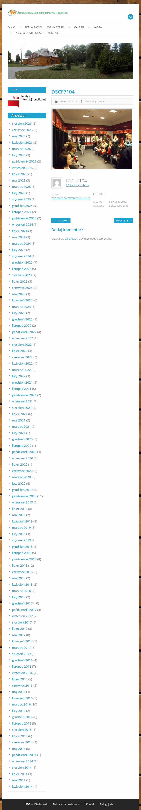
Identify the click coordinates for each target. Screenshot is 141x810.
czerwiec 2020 (22, 471)
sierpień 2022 (22, 344)
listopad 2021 (21, 389)
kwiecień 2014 (22, 786)
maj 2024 (19, 237)
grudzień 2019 (22, 490)
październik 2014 (24, 755)
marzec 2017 (21, 647)
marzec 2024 (21, 243)
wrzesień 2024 (22, 224)
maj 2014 (19, 780)
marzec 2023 (21, 307)
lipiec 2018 (20, 565)
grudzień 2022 (22, 319)
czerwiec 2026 (22, 130)
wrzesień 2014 (22, 761)
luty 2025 (19, 193)
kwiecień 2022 (22, 363)
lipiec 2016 (20, 679)
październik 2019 (24, 496)
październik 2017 (24, 610)
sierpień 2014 (22, 767)
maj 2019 (19, 515)
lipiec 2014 (20, 774)
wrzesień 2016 (22, 673)
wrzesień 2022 (22, 338)
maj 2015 (19, 748)
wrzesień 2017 (22, 616)
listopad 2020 (21, 445)
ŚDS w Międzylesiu (95, 101)
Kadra (97, 27)
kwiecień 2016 (22, 698)
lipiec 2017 (20, 628)
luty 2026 (19, 155)
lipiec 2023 (20, 281)
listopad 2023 (21, 269)
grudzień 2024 (22, 206)
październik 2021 (24, 395)
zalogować (71, 238)
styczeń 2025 (21, 199)
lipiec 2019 (20, 509)
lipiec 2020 (20, 464)
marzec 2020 (21, 477)
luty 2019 (19, 534)
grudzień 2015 (22, 717)
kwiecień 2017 (22, 641)
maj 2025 (19, 180)
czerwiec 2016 (22, 685)
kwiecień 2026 (22, 142)
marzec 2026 (21, 149)
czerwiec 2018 (22, 572)
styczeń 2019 (21, 540)
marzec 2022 (21, 370)
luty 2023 (19, 313)
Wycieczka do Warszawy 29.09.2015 (71, 198)
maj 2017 (19, 635)
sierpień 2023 (22, 275)
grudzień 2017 (22, 603)
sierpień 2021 (22, 408)
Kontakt (53, 33)
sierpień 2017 (22, 622)
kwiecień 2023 (22, 300)
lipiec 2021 (20, 414)
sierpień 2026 (22, 123)
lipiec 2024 (20, 231)
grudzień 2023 (22, 262)
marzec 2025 (21, 186)
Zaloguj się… (107, 804)
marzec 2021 (21, 426)
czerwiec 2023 (22, 287)
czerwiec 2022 (22, 357)
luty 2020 (19, 483)
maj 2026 (19, 136)
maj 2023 (19, 294)
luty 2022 (19, 376)
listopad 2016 (21, 666)
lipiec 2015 (20, 736)
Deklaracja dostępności (26, 33)
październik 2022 (24, 332)
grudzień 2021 (22, 382)
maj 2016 (19, 692)
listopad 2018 (21, 553)
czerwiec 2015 (22, 742)
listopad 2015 (21, 723)
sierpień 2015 (22, 729)
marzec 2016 (21, 704)
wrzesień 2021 (22, 401)
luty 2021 (19, 433)
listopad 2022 (21, 325)
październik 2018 (24, 559)
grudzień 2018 (22, 546)
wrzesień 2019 (22, 502)
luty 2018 (19, 597)
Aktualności (33, 27)
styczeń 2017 (21, 654)
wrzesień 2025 (22, 168)
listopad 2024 (21, 212)
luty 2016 (19, 711)
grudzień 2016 (22, 660)
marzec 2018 (21, 591)
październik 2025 (24, 161)
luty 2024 (19, 250)
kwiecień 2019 (22, 521)
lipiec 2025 (20, 174)
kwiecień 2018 (22, 584)
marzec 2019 (21, 527)
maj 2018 (19, 578)
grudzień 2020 (22, 439)
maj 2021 (19, 420)
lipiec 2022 (20, 351)
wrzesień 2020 (22, 458)
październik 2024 (24, 218)
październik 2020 (24, 452)
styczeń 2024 (21, 256)
